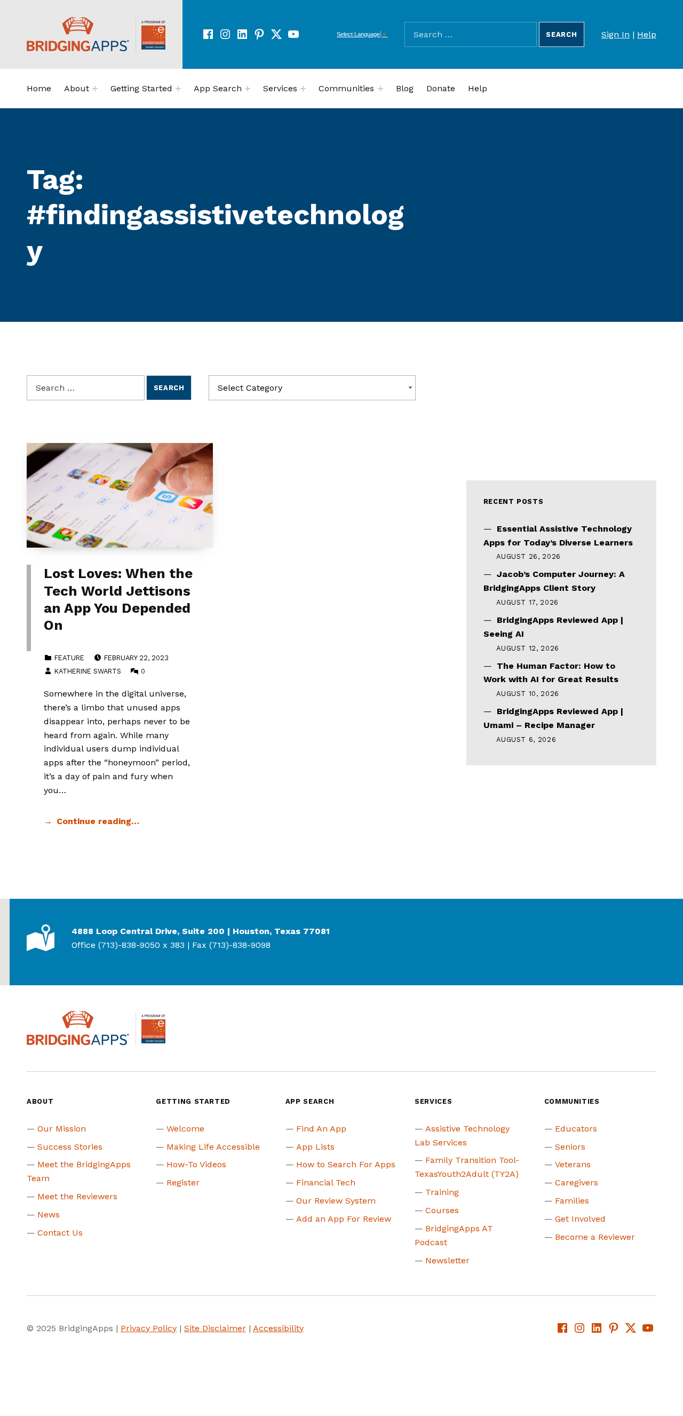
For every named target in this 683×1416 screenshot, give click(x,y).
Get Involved (580, 1219)
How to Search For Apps (345, 1164)
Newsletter (447, 1260)
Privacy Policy (149, 1328)
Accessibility (278, 1328)
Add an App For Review (343, 1219)
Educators (576, 1129)
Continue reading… (98, 821)
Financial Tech (325, 1182)
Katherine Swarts (87, 671)
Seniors (570, 1147)
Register (183, 1182)
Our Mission (61, 1129)
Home (39, 88)
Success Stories (69, 1147)
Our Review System (336, 1201)
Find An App (321, 1129)
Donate (440, 88)
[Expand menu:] (95, 88)
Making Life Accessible (213, 1147)
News (48, 1214)
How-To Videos (196, 1164)
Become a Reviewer (595, 1237)
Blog (405, 88)
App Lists (315, 1147)
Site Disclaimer (215, 1328)
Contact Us (60, 1233)
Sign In (615, 34)
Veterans (573, 1164)
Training (442, 1192)
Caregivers (576, 1182)
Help (646, 34)
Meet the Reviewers (77, 1196)
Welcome (185, 1129)
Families (572, 1201)
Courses (442, 1210)
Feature (69, 658)
